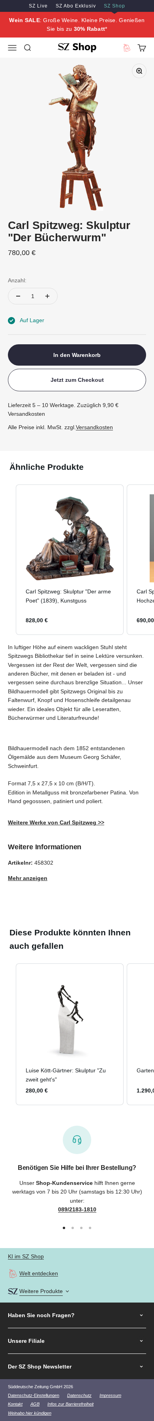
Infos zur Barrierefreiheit (70, 1404)
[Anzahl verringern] (18, 296)
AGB (34, 1404)
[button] (8, 559)
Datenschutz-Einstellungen (33, 1395)
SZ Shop (114, 6)
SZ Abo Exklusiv (76, 6)
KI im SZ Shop (26, 1256)
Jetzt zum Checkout (77, 380)
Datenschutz (79, 1395)
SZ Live (38, 6)
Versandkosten (94, 427)
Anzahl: (17, 280)
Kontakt (15, 1404)
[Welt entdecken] (13, 1273)
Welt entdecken (38, 1273)
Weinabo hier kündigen (29, 1413)
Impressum (110, 1395)
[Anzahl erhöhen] (47, 296)
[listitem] (70, 559)
